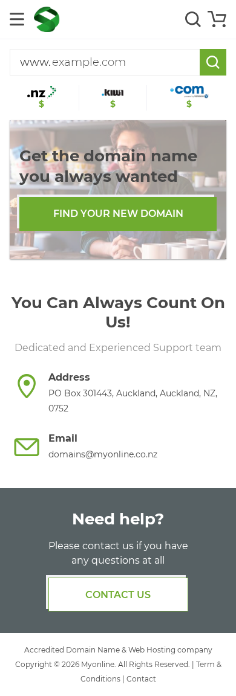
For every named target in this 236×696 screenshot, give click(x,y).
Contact (141, 678)
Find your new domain (118, 213)
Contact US (118, 595)
